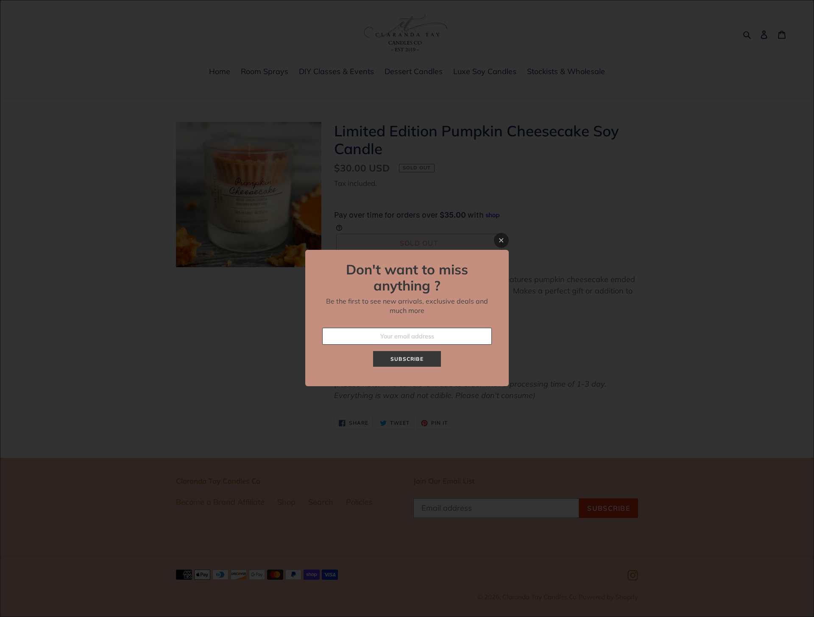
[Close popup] (501, 240)
